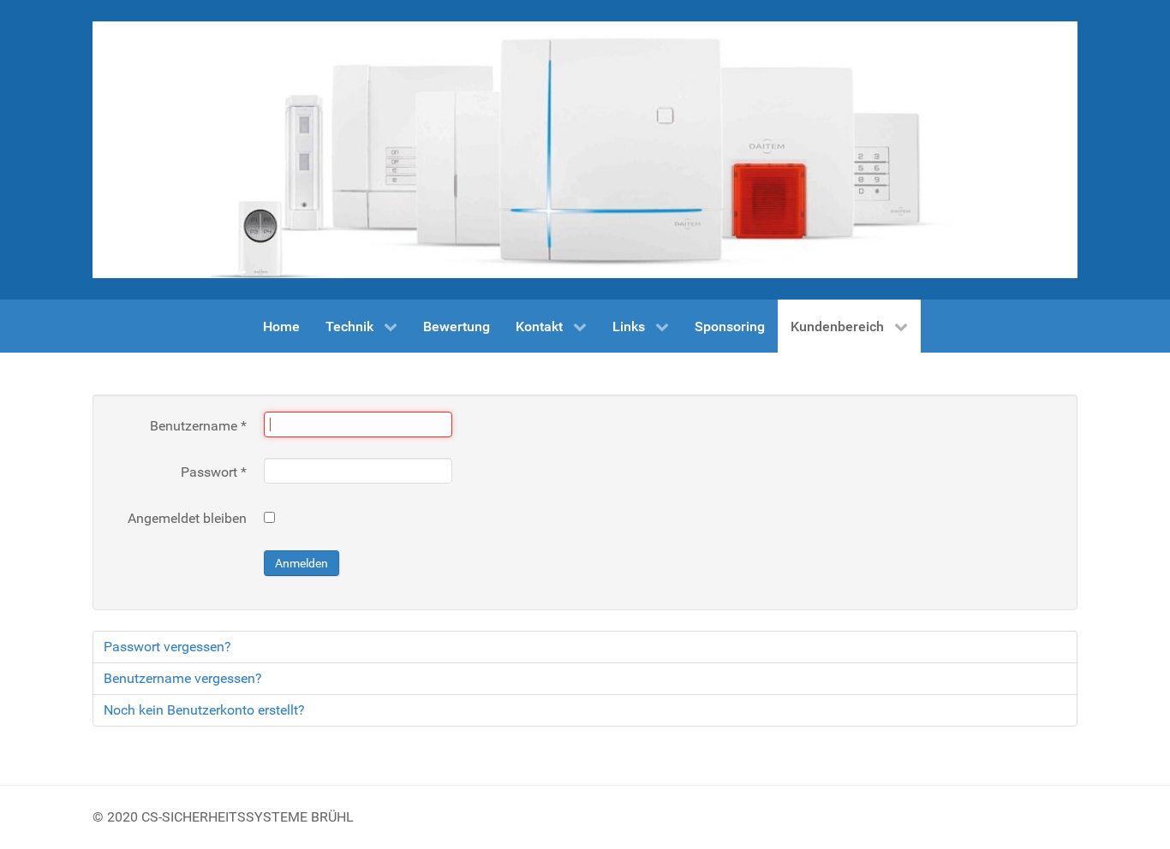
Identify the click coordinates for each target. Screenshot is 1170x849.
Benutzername (198, 426)
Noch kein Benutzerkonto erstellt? (204, 710)
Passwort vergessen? (167, 646)
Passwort (214, 472)
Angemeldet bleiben (187, 518)
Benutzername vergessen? (183, 678)
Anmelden (301, 563)
